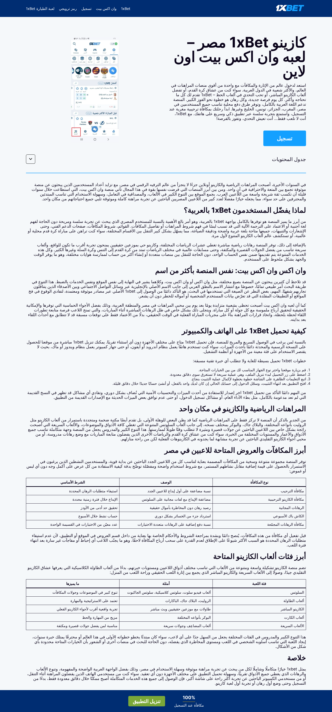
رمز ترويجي (68, 8)
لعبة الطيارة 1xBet (40, 8)
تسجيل (86, 8)
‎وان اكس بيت (106, 8)
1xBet (125, 8)
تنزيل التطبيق (147, 701)
